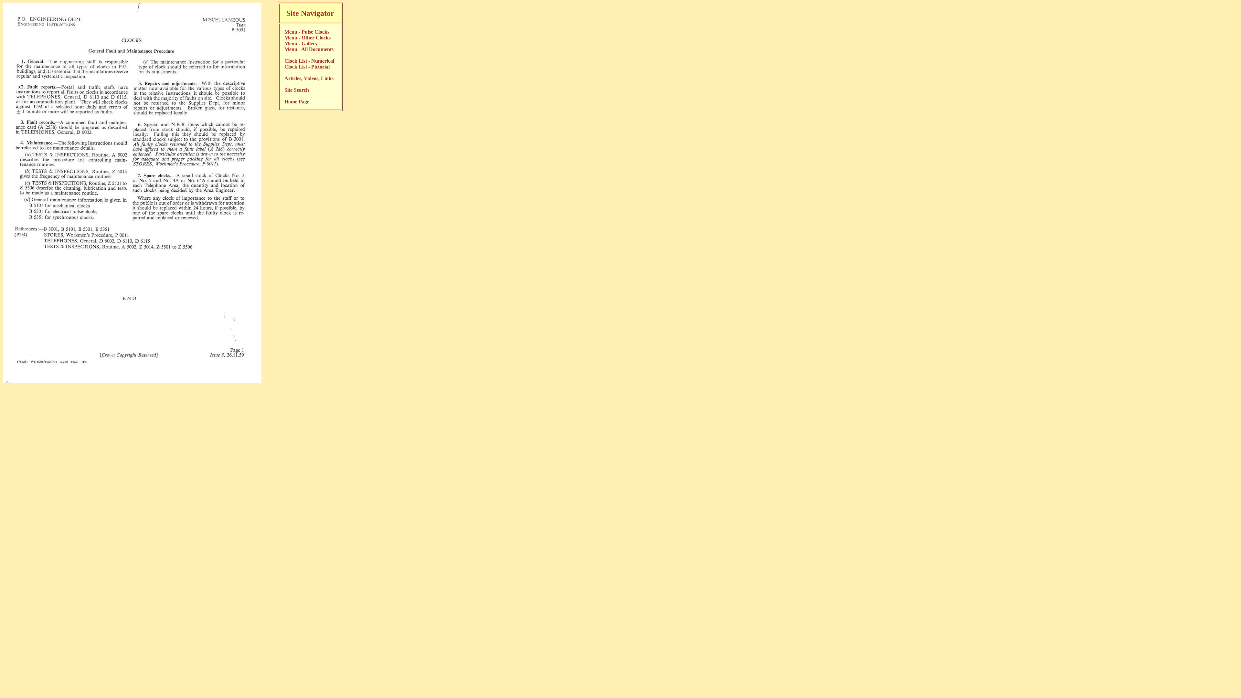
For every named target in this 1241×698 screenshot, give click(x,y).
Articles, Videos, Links (309, 78)
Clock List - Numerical (309, 61)
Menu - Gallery (301, 43)
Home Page (296, 101)
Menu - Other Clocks (307, 37)
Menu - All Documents (309, 49)
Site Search (296, 90)
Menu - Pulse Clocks (306, 32)
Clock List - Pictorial (307, 66)
